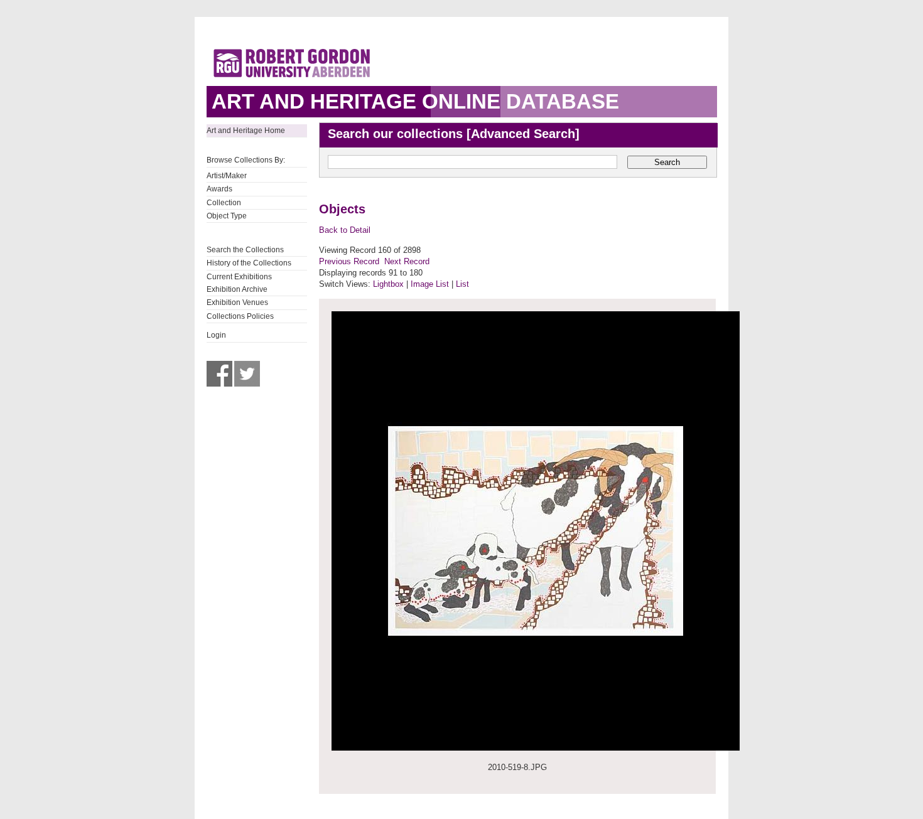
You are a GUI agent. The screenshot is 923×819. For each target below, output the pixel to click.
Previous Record (349, 261)
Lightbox (388, 284)
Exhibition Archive (237, 289)
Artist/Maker (227, 175)
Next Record (406, 261)
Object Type (227, 215)
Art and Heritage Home (246, 130)
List (462, 284)
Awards (219, 189)
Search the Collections (245, 249)
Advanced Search (523, 134)
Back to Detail (344, 230)
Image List (430, 284)
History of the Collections (249, 263)
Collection (224, 202)
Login (216, 335)
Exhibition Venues (237, 302)
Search (667, 162)
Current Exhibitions (239, 276)
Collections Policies (240, 316)
